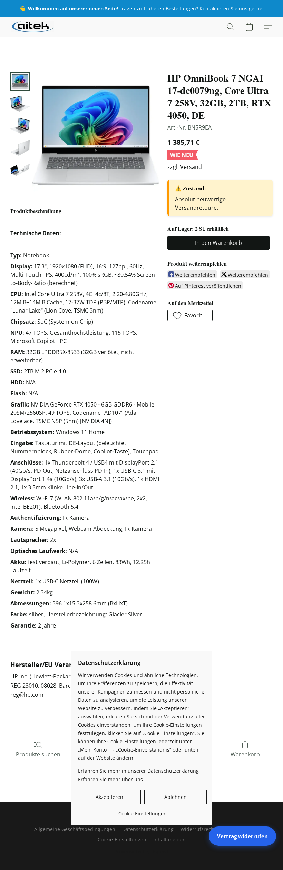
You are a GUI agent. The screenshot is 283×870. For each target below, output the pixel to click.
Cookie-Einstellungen (122, 839)
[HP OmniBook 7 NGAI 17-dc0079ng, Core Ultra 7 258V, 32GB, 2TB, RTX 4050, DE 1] (20, 103)
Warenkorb (245, 754)
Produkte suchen (38, 754)
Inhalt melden (169, 839)
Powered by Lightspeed (141, 851)
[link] (142, 811)
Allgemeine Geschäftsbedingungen (74, 829)
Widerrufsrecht (198, 829)
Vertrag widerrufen (242, 836)
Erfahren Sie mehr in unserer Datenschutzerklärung (138, 770)
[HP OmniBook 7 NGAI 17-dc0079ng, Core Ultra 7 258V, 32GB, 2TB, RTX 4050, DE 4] (20, 170)
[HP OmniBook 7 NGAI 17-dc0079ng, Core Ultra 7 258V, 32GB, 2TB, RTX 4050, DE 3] (20, 147)
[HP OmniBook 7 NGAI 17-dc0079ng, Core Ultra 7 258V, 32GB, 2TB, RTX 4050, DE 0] (20, 81)
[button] (32, 27)
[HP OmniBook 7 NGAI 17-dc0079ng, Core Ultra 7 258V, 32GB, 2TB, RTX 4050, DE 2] (20, 125)
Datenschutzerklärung (148, 829)
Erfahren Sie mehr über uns (110, 779)
